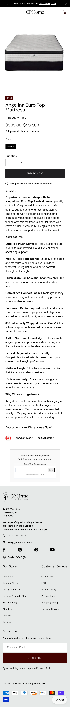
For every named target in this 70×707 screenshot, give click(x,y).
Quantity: (11, 156)
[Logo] (35, 12)
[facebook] (4, 549)
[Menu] (4, 12)
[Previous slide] (7, 3)
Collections (9, 576)
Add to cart (35, 173)
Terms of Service (50, 609)
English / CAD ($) (16, 557)
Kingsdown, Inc (15, 117)
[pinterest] (36, 549)
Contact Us (47, 576)
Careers (7, 622)
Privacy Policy (49, 596)
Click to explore (47, 3)
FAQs (44, 583)
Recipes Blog (10, 602)
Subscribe (35, 658)
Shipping (10, 131)
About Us (8, 609)
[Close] (66, 4)
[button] (64, 12)
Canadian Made (34, 438)
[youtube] (52, 549)
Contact (7, 615)
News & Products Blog (15, 596)
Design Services (11, 589)
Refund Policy (49, 589)
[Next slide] (62, 3)
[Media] (35, 53)
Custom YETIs (10, 583)
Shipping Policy (49, 602)
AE (43, 683)
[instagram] (20, 549)
